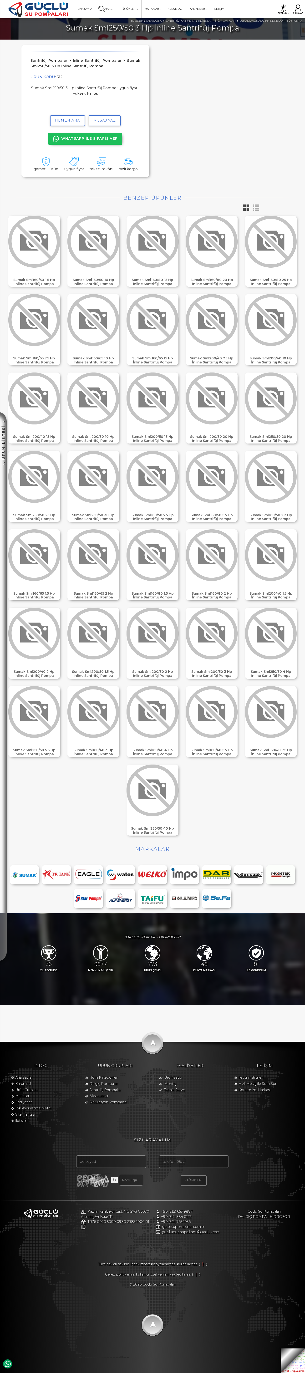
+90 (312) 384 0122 (176, 1217)
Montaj (170, 1084)
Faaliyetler (23, 1102)
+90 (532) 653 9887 (177, 1211)
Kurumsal (23, 1084)
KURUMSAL (175, 8)
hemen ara (67, 120)
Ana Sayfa (23, 1077)
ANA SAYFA (85, 8)
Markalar (22, 1096)
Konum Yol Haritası (254, 1090)
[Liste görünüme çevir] (254, 209)
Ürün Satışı (173, 1077)
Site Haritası (25, 1114)
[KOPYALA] (83, 1227)
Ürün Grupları (26, 1090)
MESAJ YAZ (104, 120)
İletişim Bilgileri (251, 1077)
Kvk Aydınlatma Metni (33, 1108)
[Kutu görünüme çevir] (245, 209)
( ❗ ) (203, 1264)
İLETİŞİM (219, 8)
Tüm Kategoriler (104, 1077)
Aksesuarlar (99, 1096)
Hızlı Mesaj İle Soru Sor (257, 1084)
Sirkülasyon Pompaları (108, 1102)
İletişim (21, 1120)
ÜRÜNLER (129, 8)
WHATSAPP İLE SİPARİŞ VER (89, 138)
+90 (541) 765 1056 (176, 1222)
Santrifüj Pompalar (105, 1090)
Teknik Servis (174, 1090)
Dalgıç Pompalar (104, 1084)
